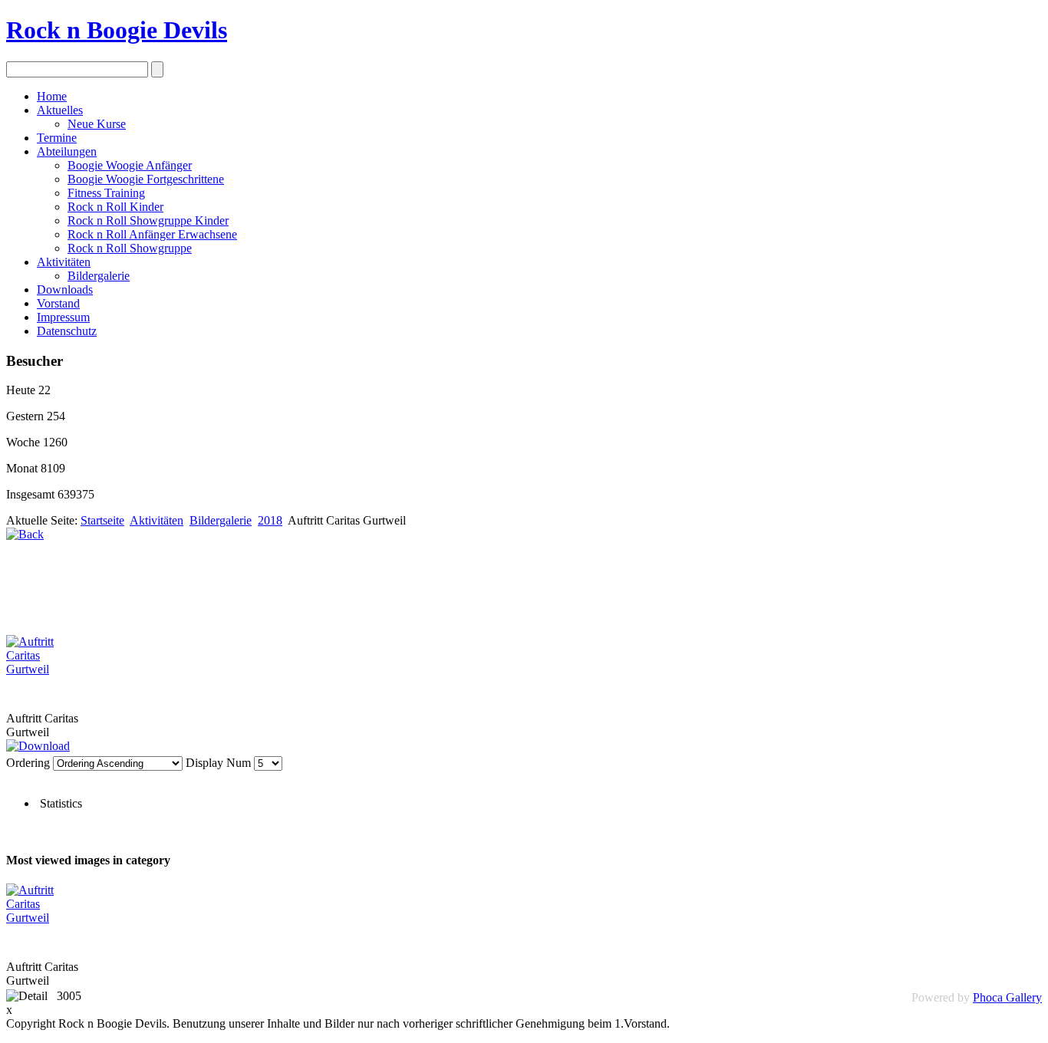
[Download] (38, 745)
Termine (57, 137)
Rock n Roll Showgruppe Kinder (148, 220)
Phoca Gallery (1007, 997)
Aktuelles (60, 110)
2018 (270, 520)
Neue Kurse (97, 123)
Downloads (65, 289)
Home (52, 96)
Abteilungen (67, 151)
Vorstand (58, 303)
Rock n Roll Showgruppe (130, 248)
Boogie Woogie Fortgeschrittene (146, 179)
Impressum (63, 317)
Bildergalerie (99, 275)
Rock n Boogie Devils (116, 30)
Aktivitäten (64, 261)
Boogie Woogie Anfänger (130, 165)
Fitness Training (106, 192)
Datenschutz (67, 330)
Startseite (102, 520)
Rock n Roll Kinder (115, 206)
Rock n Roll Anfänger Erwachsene (152, 234)
